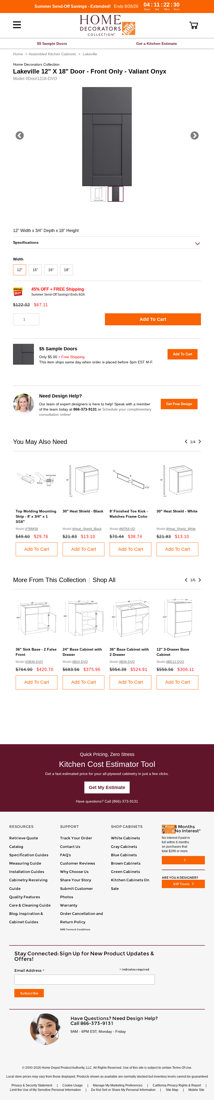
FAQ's (65, 855)
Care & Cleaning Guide (30, 905)
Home (18, 54)
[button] (193, 25)
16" (51, 270)
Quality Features (24, 897)
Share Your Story (75, 880)
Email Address (81, 971)
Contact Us (70, 846)
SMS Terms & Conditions (75, 929)
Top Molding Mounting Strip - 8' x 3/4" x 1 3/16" (36, 516)
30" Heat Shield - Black (83, 511)
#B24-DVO (80, 662)
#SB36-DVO (34, 662)
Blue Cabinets (124, 855)
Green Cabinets (125, 871)
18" (66, 270)
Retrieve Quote (23, 838)
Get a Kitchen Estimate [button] (156, 43)
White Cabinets (125, 838)
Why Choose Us (74, 871)
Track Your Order (76, 838)
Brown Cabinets (125, 863)
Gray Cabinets (124, 846)
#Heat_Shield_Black (87, 529)
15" (35, 270)
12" (19, 270)
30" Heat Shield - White (177, 511)
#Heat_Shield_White (181, 529)
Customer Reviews (77, 863)
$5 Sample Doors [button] (52, 43)
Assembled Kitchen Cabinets (52, 54)
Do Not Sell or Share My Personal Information (123, 1090)
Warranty (68, 905)
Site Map (172, 1090)
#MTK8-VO (127, 529)
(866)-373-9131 (125, 801)
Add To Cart (153, 319)
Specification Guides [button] (28, 855)
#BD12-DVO (175, 662)
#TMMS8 (31, 529)
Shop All (104, 579)
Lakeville (90, 54)
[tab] (107, 242)
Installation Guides (26, 871)
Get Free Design (179, 404)
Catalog (16, 846)
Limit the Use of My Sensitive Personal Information (45, 1090)
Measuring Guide (25, 863)
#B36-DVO (127, 662)
